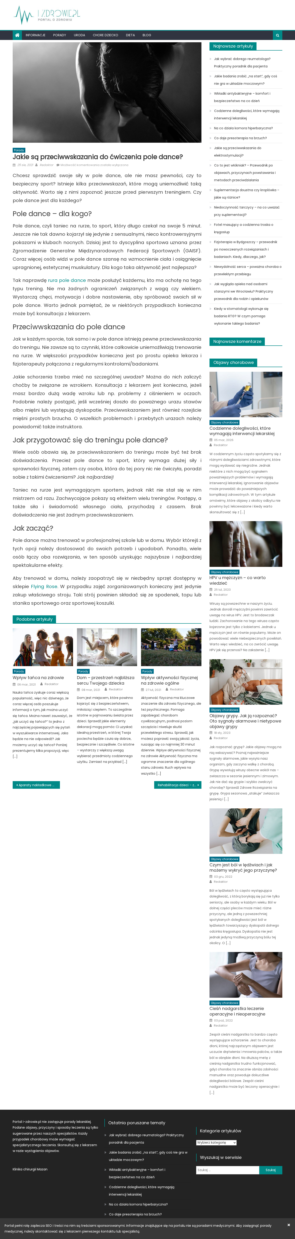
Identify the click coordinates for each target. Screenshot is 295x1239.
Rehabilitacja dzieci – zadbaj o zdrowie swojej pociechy (179, 785)
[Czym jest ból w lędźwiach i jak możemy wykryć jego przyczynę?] (245, 831)
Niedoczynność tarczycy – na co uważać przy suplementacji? (247, 211)
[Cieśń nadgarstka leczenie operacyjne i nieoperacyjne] (245, 974)
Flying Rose (44, 586)
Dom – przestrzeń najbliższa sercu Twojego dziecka (105, 680)
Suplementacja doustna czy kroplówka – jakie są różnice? (246, 194)
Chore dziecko (105, 35)
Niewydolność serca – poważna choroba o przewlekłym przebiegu (248, 270)
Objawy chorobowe (233, 362)
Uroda (79, 35)
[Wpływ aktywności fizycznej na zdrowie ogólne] (171, 647)
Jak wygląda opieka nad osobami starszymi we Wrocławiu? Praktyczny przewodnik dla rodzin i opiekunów (243, 291)
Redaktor (46, 165)
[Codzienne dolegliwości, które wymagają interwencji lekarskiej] (245, 394)
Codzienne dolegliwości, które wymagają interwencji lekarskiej (246, 115)
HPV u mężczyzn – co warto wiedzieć (237, 580)
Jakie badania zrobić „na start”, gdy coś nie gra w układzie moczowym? (245, 80)
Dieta (130, 35)
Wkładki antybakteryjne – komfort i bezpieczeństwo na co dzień (242, 97)
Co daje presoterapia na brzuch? (240, 138)
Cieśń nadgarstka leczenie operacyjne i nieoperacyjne (237, 1011)
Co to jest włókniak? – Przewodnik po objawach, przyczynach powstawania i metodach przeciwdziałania (245, 172)
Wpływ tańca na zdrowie (38, 677)
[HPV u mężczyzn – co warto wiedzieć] (245, 544)
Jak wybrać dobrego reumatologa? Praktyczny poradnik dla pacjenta (242, 63)
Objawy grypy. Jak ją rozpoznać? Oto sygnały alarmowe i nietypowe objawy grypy (245, 721)
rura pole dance (67, 280)
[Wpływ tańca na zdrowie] (43, 647)
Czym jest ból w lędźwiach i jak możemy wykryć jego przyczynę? (243, 867)
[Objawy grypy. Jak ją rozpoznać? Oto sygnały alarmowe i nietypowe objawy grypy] (245, 682)
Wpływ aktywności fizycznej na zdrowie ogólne (169, 680)
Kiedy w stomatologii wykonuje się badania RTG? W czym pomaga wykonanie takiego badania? (241, 316)
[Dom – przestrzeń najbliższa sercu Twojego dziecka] (107, 647)
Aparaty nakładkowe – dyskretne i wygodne (39, 785)
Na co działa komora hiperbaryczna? (243, 128)
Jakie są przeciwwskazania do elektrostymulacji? (237, 152)
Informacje (35, 35)
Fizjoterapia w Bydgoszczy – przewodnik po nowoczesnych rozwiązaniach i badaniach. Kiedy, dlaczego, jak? (245, 249)
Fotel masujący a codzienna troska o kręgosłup (243, 228)
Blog (147, 35)
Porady (59, 35)
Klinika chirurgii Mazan (30, 1169)
